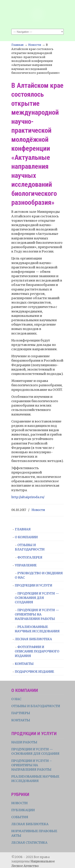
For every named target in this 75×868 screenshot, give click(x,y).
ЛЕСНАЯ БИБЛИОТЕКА (33, 639)
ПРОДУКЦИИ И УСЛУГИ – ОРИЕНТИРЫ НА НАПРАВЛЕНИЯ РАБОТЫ (31, 765)
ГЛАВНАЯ (23, 529)
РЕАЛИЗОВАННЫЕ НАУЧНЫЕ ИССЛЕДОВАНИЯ (37, 629)
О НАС (16, 699)
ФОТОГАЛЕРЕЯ (29, 557)
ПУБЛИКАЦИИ (23, 810)
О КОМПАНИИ (26, 537)
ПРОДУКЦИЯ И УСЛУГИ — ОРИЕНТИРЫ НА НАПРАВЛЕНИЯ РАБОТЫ (37, 614)
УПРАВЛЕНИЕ (26, 565)
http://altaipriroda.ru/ (27, 497)
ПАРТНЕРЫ (20, 713)
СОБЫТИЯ (19, 817)
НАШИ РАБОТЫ (24, 742)
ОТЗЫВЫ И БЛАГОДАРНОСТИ (29, 547)
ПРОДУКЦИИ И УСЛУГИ (33, 585)
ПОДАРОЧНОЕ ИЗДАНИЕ (34, 672)
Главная (17, 45)
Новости (34, 45)
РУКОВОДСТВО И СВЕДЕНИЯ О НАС (39, 575)
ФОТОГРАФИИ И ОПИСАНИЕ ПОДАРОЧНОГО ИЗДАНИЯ (37, 651)
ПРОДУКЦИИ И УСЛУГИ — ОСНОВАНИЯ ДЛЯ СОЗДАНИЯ (37, 597)
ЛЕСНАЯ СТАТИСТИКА (29, 843)
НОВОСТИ (19, 803)
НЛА (37, 14)
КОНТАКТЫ (24, 664)
